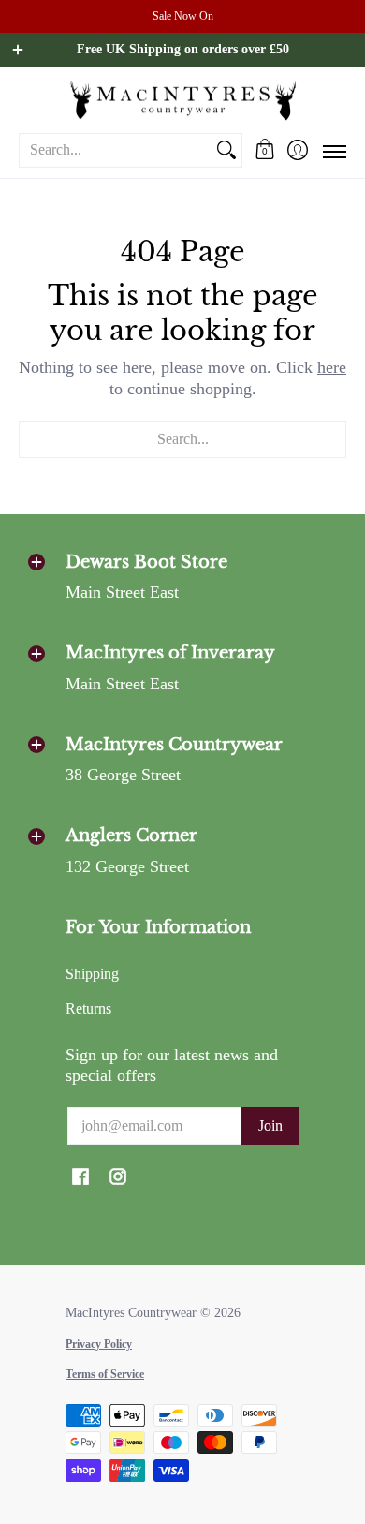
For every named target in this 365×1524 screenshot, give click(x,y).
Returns (88, 1008)
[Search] (226, 150)
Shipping (92, 974)
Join (270, 1125)
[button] (264, 150)
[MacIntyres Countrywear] (182, 99)
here (331, 367)
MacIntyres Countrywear (131, 1313)
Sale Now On (183, 15)
